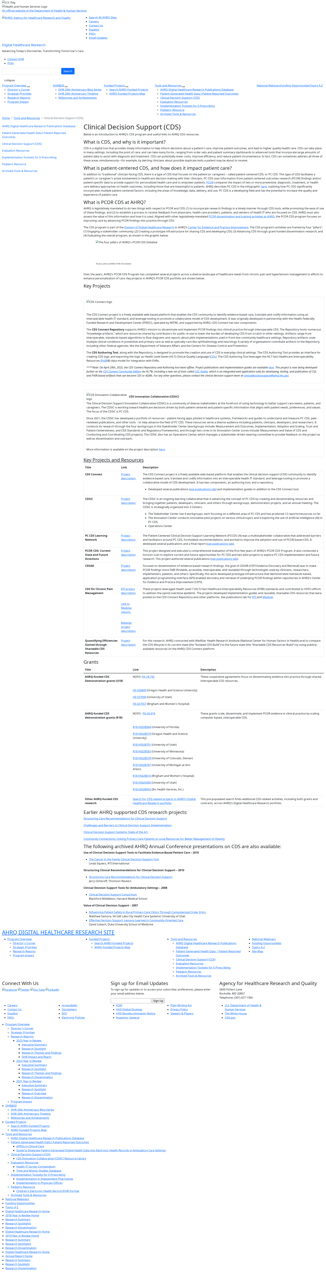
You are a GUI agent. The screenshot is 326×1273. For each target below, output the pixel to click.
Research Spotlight (34, 1049)
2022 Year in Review (28, 1061)
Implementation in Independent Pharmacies (44, 1179)
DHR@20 (59, 85)
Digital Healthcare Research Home (27, 1211)
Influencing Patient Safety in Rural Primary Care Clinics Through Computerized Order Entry (147, 912)
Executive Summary (34, 1045)
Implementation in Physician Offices (39, 1183)
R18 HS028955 (142, 789)
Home (6, 118)
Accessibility (69, 1005)
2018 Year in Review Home (22, 1215)
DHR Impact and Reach (36, 1057)
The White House (236, 1013)
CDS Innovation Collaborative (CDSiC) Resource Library (51, 1158)
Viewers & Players (181, 1013)
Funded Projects (114, 85)
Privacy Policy (179, 1009)
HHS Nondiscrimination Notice (135, 1013)
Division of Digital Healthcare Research (149, 227)
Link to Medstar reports (126, 608)
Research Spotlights (18, 1223)
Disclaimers (69, 1009)
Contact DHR (15, 59)
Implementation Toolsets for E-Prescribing (187, 106)
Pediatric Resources (188, 972)
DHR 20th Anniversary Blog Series (80, 89)
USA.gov (230, 1017)
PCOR (210, 182)
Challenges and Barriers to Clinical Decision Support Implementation (128, 825)
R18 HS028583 (142, 751)
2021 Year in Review (28, 1081)
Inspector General (127, 1017)
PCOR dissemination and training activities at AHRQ (242, 216)
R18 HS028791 (142, 745)
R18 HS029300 (142, 782)
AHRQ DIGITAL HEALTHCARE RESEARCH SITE (58, 932)
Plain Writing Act (181, 1005)
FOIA (119, 1005)
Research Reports (18, 98)
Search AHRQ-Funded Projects (128, 89)
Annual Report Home (18, 1256)
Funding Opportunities (295, 85)
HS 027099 (139, 697)
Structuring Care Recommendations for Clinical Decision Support (125, 818)
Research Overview (34, 1093)
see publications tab (203, 489)
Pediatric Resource (172, 110)
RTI (254, 597)
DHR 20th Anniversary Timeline (78, 94)
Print (10, 63)
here (264, 186)
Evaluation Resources (174, 102)
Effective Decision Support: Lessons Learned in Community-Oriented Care (136, 920)
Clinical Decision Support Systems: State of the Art (116, 832)
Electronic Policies (73, 1017)
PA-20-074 (149, 713)
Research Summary (17, 1219)
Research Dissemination (37, 1077)
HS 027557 (139, 704)
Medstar (267, 597)
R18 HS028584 (142, 727)
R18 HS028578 (142, 758)
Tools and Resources (168, 85)
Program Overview (14, 85)
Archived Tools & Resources (178, 114)
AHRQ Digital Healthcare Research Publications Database (197, 89)
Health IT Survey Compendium (35, 1166)
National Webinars (268, 85)
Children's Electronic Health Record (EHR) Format (47, 1191)
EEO (64, 1013)
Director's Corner (18, 89)
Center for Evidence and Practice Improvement (218, 227)
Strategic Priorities (19, 94)
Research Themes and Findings (42, 1053)
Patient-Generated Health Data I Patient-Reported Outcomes (199, 94)
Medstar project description (128, 627)
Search (68, 71)
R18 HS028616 (142, 776)
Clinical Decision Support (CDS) (180, 98)
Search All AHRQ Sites (103, 17)
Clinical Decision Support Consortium (113, 894)
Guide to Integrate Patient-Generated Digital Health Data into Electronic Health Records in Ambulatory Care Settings (91, 1150)
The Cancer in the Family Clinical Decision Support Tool (124, 859)
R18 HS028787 (142, 765)
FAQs (92, 34)
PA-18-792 (148, 677)
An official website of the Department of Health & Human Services (44, 11)
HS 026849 (139, 690)
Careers (94, 21)
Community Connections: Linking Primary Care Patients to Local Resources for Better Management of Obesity (154, 839)
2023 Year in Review (28, 1040)
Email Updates (98, 38)
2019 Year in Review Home (22, 1236)
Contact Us (96, 25)
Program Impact (18, 102)
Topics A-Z (316, 85)
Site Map (257, 951)
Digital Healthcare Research (24, 45)
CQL (213, 356)
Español (94, 30)
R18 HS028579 (142, 734)
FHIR (104, 361)
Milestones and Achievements (77, 98)
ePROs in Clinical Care (30, 1146)
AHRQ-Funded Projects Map (127, 94)
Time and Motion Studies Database (38, 1171)
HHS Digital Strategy (129, 1009)
